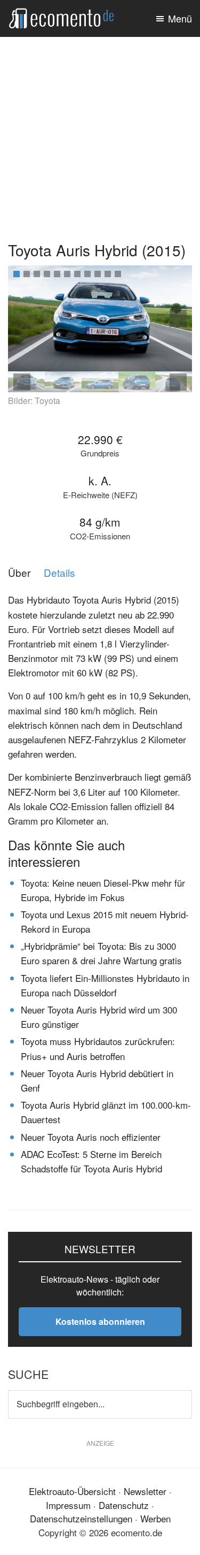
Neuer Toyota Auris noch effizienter (91, 1137)
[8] (87, 274)
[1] (16, 274)
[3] (37, 274)
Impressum (68, 1505)
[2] (26, 274)
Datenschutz (124, 1505)
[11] (118, 274)
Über (19, 573)
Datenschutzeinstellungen (81, 1518)
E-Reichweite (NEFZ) (100, 495)
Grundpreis (100, 453)
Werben (155, 1518)
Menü (180, 18)
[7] (77, 274)
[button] (178, 318)
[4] (47, 274)
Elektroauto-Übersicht (72, 1491)
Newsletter (145, 1491)
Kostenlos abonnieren (100, 1321)
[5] (57, 274)
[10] (108, 274)
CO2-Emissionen (100, 536)
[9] (97, 274)
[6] (67, 274)
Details (59, 573)
